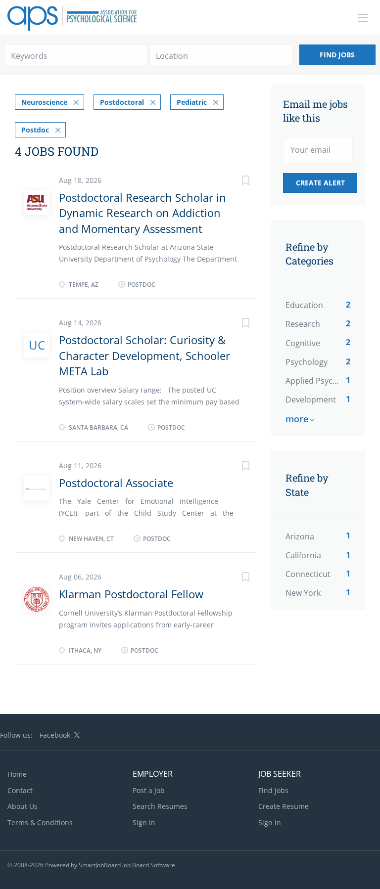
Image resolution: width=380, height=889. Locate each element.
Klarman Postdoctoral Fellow (131, 593)
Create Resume (283, 806)
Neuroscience (44, 102)
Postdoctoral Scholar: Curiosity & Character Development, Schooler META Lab (144, 355)
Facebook (55, 735)
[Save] (236, 182)
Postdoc (35, 129)
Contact (20, 790)
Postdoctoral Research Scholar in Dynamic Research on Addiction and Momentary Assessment (142, 213)
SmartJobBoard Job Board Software (127, 865)
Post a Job (149, 790)
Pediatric (192, 102)
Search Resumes (160, 806)
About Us (22, 806)
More (296, 419)
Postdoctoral (122, 102)
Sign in (144, 822)
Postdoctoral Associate (116, 482)
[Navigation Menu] (363, 17)
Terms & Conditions (40, 822)
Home (17, 774)
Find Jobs (337, 54)
